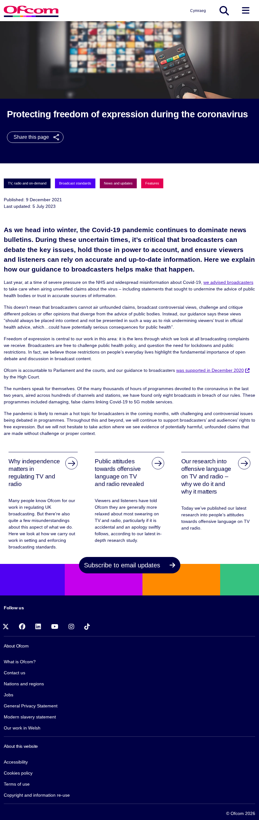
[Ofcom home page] (31, 10)
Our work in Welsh (22, 727)
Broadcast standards (75, 183)
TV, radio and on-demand (27, 183)
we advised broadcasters (228, 282)
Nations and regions (24, 683)
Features (152, 183)
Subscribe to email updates (123, 565)
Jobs (8, 694)
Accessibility (16, 761)
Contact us (14, 672)
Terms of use (17, 784)
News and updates (118, 183)
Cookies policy (18, 773)
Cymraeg (198, 11)
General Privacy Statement (30, 705)
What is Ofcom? (20, 661)
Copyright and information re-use (37, 795)
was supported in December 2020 (210, 370)
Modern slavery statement (30, 716)
